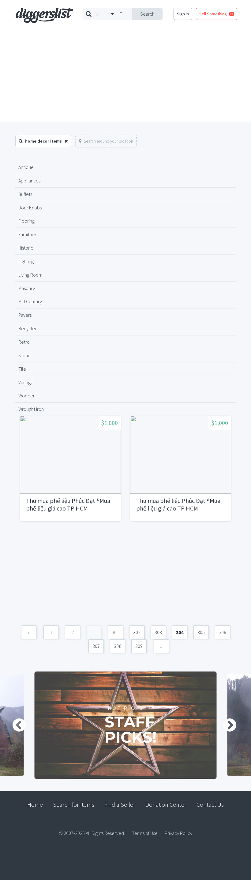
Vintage (25, 382)
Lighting (26, 261)
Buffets (25, 194)
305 (201, 632)
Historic (25, 248)
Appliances (29, 181)
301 (115, 632)
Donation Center (165, 804)
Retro (24, 342)
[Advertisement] (125, 76)
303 (158, 632)
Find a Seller (119, 804)
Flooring (26, 221)
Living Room (30, 275)
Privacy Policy (178, 833)
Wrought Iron (31, 409)
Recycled (28, 328)
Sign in (183, 14)
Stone (24, 355)
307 (96, 646)
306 (222, 632)
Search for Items (73, 804)
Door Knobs (30, 208)
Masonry (26, 288)
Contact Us (210, 804)
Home (35, 804)
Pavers (25, 315)
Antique (26, 167)
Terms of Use (145, 833)
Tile (22, 369)
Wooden (27, 395)
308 (117, 646)
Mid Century (30, 301)
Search (147, 14)
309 (139, 646)
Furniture (27, 234)
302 (136, 632)
